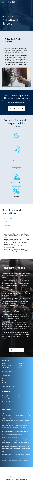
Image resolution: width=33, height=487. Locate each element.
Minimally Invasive (22, 398)
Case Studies (21, 364)
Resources (20, 368)
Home (4, 16)
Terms (13, 476)
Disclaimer (18, 476)
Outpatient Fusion (22, 394)
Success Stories (6, 368)
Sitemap (23, 476)
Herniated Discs (21, 383)
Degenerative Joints (6, 381)
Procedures (11, 16)
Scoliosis (20, 381)
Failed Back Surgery (6, 383)
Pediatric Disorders (6, 379)
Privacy (9, 476)
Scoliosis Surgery (6, 398)
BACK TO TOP (17, 470)
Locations (20, 366)
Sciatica (19, 379)
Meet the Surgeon (6, 366)
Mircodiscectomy (6, 394)
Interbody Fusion (6, 396)
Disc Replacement (22, 396)
